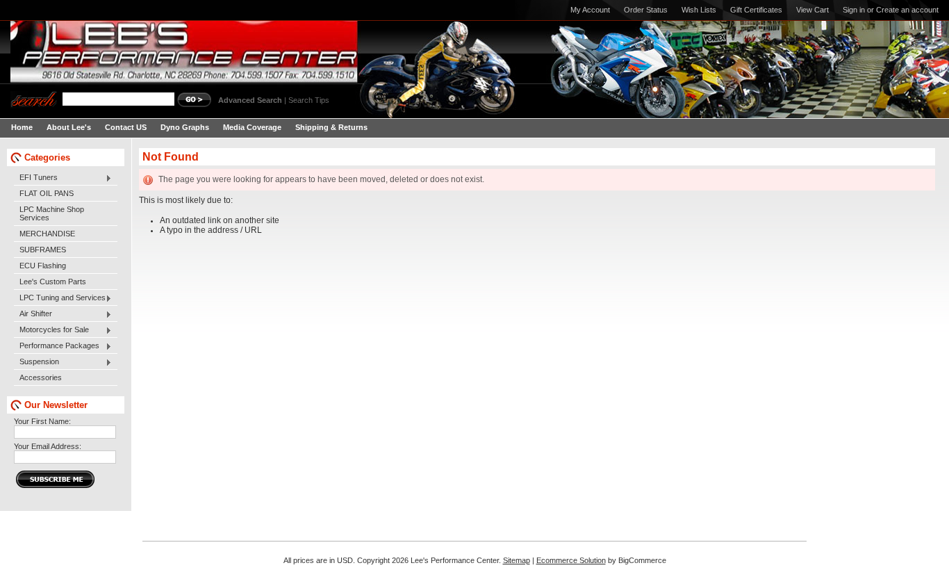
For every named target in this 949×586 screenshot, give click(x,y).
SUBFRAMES (42, 249)
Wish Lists (699, 10)
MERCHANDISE (47, 233)
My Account (590, 10)
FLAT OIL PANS (46, 193)
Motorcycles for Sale (51, 330)
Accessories (40, 377)
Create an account (907, 10)
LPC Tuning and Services (60, 298)
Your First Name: (42, 421)
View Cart (812, 10)
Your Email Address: (47, 446)
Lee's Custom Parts (52, 281)
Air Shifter (33, 314)
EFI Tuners (36, 178)
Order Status (646, 10)
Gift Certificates (756, 10)
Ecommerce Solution (571, 560)
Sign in (854, 10)
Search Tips (308, 100)
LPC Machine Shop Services (51, 213)
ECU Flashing (42, 265)
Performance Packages (56, 346)
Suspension (36, 362)
